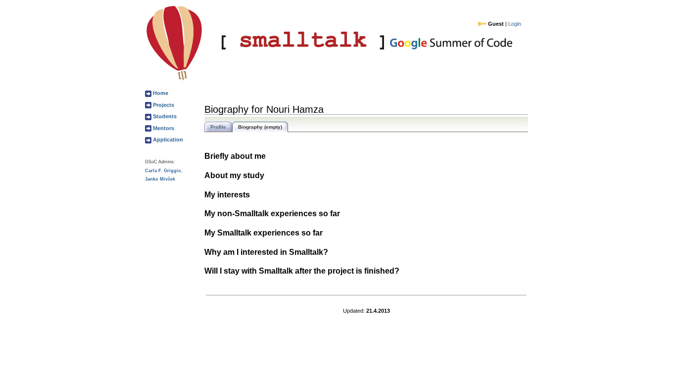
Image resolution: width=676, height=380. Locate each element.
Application (167, 139)
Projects (162, 105)
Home (159, 93)
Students (164, 116)
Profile (218, 127)
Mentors (162, 128)
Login (514, 24)
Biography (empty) (260, 127)
